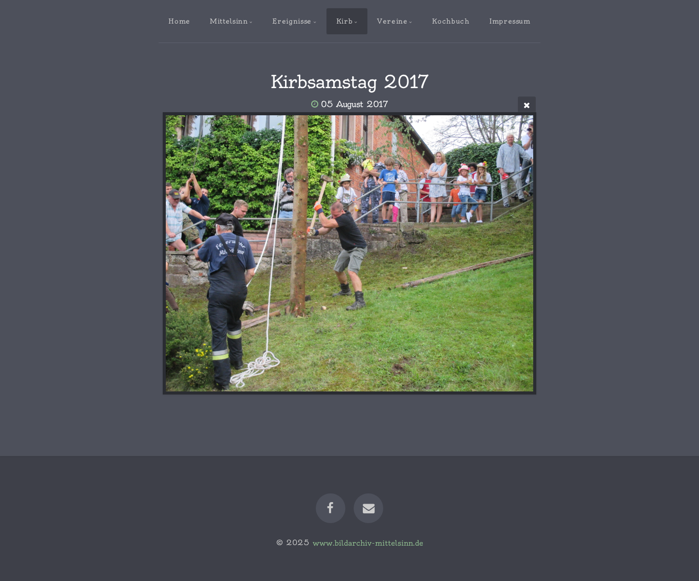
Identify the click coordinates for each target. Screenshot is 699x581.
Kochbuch (450, 21)
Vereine (392, 21)
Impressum (510, 21)
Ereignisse (291, 21)
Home (179, 21)
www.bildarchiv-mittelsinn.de (368, 542)
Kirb (344, 21)
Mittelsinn (229, 21)
